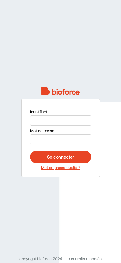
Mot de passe (42, 130)
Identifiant (38, 111)
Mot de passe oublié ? (60, 167)
